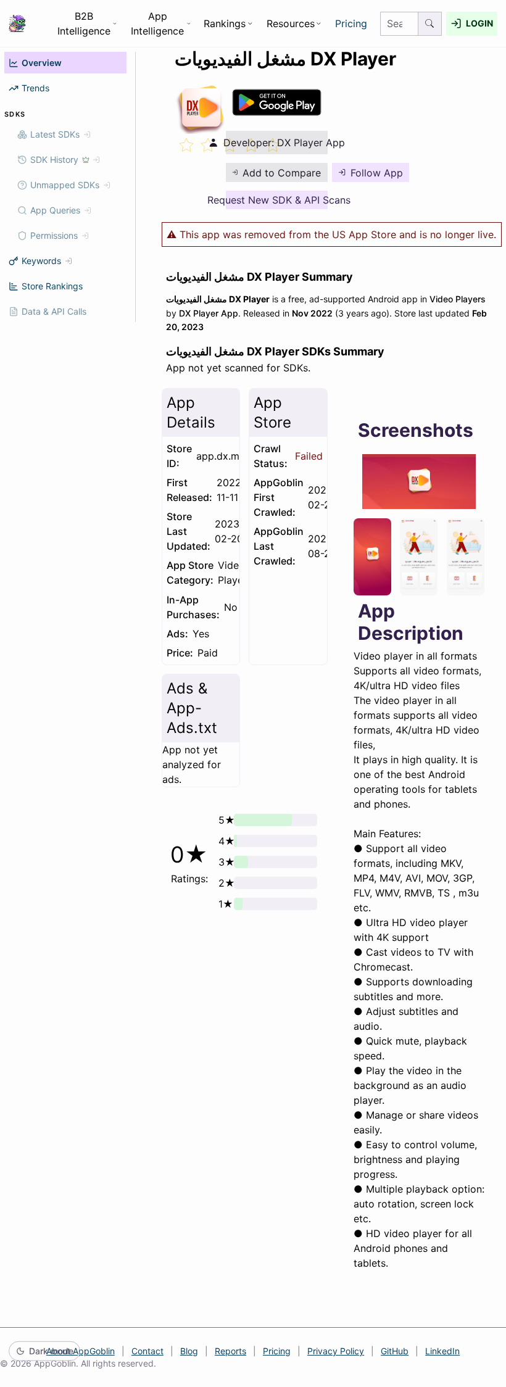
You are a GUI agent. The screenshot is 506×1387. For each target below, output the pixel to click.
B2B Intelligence (83, 23)
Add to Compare (282, 173)
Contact (147, 1351)
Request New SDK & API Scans (277, 200)
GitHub (395, 1351)
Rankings (225, 23)
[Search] (430, 24)
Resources (291, 23)
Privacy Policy (335, 1351)
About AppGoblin (80, 1351)
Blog (189, 1351)
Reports (230, 1351)
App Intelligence (157, 23)
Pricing (351, 23)
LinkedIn (442, 1351)
